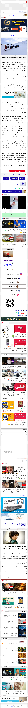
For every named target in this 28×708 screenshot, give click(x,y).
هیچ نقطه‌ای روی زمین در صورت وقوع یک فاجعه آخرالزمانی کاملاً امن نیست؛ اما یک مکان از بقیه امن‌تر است (15, 548)
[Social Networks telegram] (15, 188)
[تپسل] (3, 195)
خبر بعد (21, 178)
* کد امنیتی (24, 450)
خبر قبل (6, 178)
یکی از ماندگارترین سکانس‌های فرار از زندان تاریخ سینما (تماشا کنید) (8, 259)
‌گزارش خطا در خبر (23, 313)
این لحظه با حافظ (12, 282)
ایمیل (25, 435)
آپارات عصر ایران (12, 295)
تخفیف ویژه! (14, 215)
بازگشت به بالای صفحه (21, 495)
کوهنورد (18, 315)
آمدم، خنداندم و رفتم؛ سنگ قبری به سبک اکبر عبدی (14, 553)
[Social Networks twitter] (17, 188)
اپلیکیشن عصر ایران (19, 303)
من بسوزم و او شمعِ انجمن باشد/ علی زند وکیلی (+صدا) (10, 183)
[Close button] (27, 696)
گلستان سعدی (12, 286)
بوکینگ (21, 460)
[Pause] (3, 208)
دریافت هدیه (9, 701)
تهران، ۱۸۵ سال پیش (21, 563)
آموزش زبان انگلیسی (12, 290)
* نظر (25, 440)
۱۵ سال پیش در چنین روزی (13, 278)
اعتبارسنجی (25, 460)
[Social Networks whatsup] (19, 188)
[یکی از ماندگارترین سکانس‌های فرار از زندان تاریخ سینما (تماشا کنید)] (8, 254)
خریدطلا (8, 97)
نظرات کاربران (14, 178)
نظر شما (25, 429)
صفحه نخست (25, 32)
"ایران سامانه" (11, 706)
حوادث (21, 32)
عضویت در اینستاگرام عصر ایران (13, 274)
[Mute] (5, 208)
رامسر (21, 315)
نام (25, 431)
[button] (4, 17)
